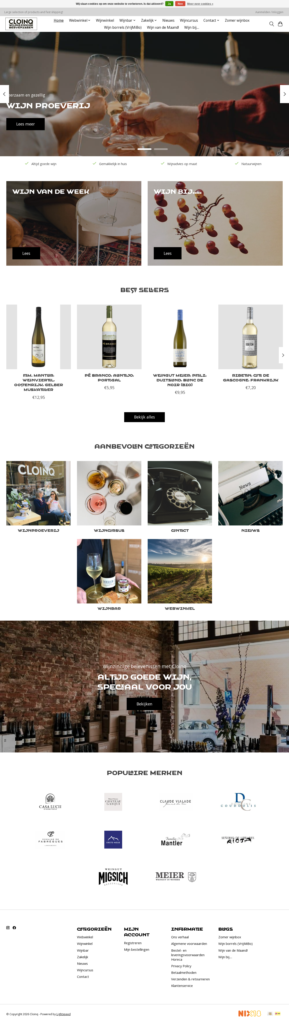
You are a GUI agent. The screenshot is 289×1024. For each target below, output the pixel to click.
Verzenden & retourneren (190, 979)
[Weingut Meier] (176, 878)
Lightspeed (63, 1014)
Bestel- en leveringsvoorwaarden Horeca (188, 955)
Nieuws (168, 20)
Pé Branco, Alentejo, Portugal (109, 377)
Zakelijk (82, 957)
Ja (169, 3)
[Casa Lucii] (50, 802)
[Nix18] (249, 1015)
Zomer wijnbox (237, 20)
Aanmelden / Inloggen (269, 12)
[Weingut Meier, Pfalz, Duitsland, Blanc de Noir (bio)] (180, 337)
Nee (180, 3)
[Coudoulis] (238, 802)
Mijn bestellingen (136, 949)
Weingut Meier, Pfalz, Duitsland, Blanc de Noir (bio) (180, 380)
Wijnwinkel (105, 20)
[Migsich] (113, 878)
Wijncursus (189, 20)
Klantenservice (182, 985)
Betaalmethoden (183, 972)
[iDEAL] (277, 1014)
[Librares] (238, 840)
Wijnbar (109, 608)
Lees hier (94, 124)
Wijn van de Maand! (163, 27)
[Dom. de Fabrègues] (50, 840)
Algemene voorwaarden (189, 943)
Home (59, 20)
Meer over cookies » (200, 3)
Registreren (133, 943)
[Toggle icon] (271, 24)
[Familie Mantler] (176, 840)
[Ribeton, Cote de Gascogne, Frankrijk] (250, 337)
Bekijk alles (144, 417)
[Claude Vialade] (176, 802)
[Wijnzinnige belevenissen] (21, 24)
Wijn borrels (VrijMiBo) (123, 27)
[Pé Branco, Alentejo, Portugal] (109, 337)
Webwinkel (180, 608)
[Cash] (270, 1014)
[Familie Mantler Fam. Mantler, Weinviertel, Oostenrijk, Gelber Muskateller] (38, 337)
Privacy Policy (181, 966)
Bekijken (144, 704)
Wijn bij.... (191, 27)
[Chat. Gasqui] (113, 802)
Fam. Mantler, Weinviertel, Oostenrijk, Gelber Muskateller (38, 382)
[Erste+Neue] (113, 840)
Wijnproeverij (38, 530)
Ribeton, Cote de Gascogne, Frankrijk (250, 377)
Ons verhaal (180, 937)
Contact (180, 530)
